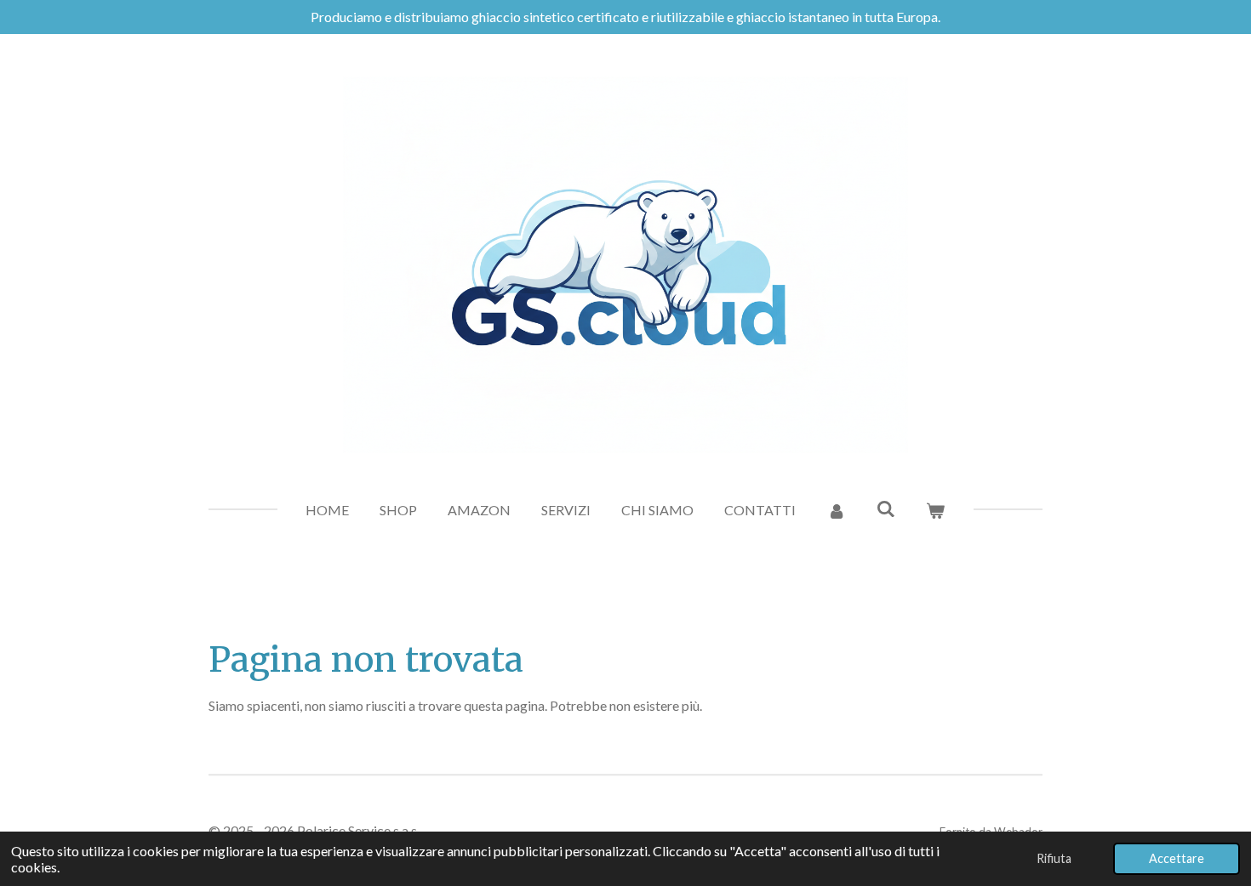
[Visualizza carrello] (935, 510)
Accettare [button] (1176, 858)
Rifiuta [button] (1054, 858)
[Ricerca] (885, 508)
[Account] (835, 510)
